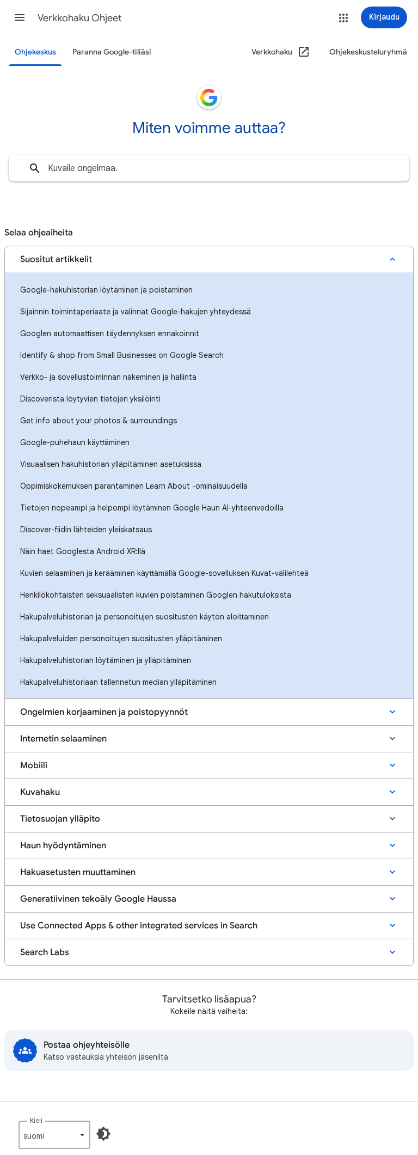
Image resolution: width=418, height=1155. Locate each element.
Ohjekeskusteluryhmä (368, 52)
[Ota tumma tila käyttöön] (103, 1134)
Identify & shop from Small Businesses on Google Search (122, 355)
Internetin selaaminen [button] (63, 738)
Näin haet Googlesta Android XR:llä (82, 551)
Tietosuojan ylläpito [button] (60, 818)
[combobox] (209, 168)
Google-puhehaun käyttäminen (75, 442)
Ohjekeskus (35, 52)
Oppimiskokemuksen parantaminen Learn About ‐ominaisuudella (134, 486)
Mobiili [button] (33, 765)
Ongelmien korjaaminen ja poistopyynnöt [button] (104, 712)
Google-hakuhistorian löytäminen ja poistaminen (106, 290)
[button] (20, 17)
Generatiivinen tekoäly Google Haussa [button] (98, 898)
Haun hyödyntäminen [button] (63, 845)
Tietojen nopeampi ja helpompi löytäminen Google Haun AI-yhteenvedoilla (152, 508)
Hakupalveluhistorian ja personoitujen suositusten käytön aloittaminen (144, 617)
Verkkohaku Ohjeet (80, 18)
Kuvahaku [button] (40, 792)
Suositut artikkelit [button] (56, 259)
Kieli (36, 1120)
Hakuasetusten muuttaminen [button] (78, 872)
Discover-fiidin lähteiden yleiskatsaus (86, 529)
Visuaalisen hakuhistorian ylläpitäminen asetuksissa (110, 464)
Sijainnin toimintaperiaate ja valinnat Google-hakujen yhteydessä (135, 312)
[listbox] (54, 1135)
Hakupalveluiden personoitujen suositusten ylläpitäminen (121, 638)
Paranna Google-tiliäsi (111, 52)
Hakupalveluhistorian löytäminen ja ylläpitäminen (105, 660)
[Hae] (35, 168)
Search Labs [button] (44, 952)
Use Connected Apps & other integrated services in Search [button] (138, 925)
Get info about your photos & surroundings (98, 420)
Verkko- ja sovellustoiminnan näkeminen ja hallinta (108, 377)
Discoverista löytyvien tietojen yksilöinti (90, 399)
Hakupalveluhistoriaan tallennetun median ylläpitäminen (118, 682)
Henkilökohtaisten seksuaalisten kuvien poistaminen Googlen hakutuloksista (155, 595)
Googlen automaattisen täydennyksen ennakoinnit (109, 333)
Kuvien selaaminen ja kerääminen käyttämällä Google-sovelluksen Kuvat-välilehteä (164, 573)
